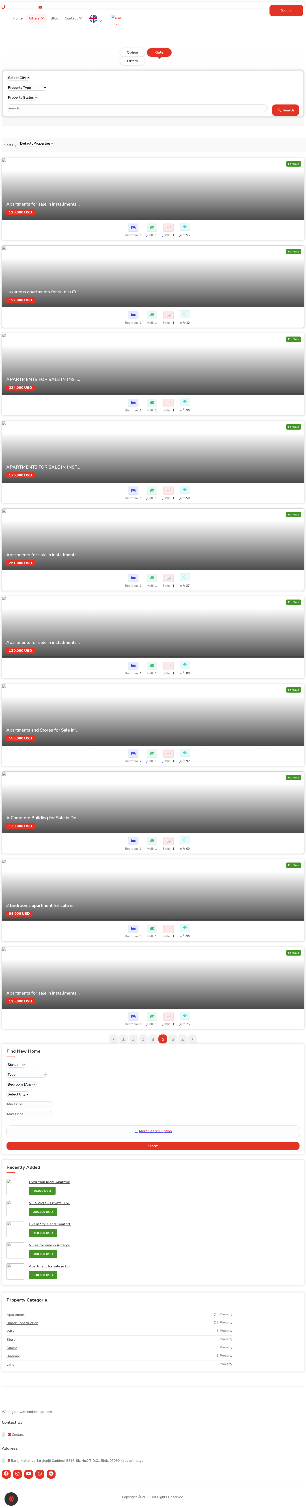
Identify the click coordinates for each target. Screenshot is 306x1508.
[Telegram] (51, 1474)
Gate (159, 52)
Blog (54, 18)
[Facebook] (6, 1474)
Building (13, 1356)
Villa (10, 1331)
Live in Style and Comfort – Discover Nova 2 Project (71, 1224)
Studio (11, 1347)
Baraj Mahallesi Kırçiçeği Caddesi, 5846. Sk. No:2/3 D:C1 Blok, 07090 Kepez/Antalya (77, 1460)
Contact (71, 18)
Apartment (15, 1314)
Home (18, 18)
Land (10, 1364)
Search (288, 110)
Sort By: (10, 145)
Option (132, 52)
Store (10, 1339)
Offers (34, 18)
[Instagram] (17, 1474)
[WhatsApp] (39, 1474)
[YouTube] (28, 1474)
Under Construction (22, 1323)
